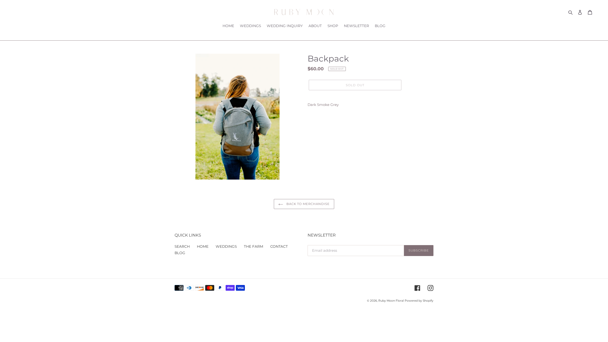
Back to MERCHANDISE (307, 204)
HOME (203, 246)
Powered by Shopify (419, 300)
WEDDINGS (226, 246)
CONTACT (279, 246)
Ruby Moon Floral (391, 300)
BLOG (180, 253)
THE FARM (253, 246)
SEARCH (182, 246)
